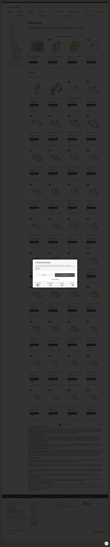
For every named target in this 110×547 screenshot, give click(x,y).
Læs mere (37, 268)
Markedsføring (50, 283)
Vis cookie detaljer (55, 279)
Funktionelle (61, 283)
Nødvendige (38, 283)
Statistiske (72, 283)
